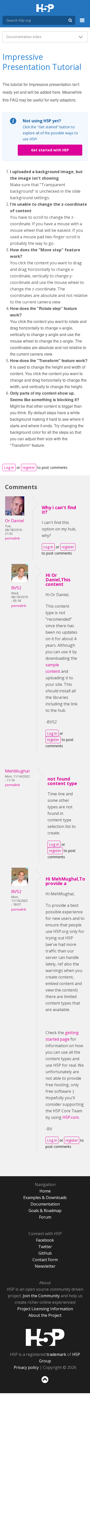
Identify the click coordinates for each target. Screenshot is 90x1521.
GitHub (45, 1253)
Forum (45, 1217)
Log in (9, 467)
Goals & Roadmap (45, 1210)
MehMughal (17, 771)
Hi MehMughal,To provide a (65, 881)
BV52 (16, 588)
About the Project (45, 1315)
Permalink (12, 538)
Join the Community (41, 1295)
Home (45, 1191)
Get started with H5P (50, 150)
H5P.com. (71, 1117)
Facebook (45, 1240)
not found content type (62, 781)
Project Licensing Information (45, 1309)
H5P (45, 1337)
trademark (56, 1354)
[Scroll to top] (45, 1383)
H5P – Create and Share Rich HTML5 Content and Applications (45, 8)
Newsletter (45, 1266)
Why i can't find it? (59, 509)
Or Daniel (14, 520)
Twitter (45, 1246)
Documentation (45, 1204)
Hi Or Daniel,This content (58, 579)
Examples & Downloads (45, 1197)
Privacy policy (26, 1367)
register (28, 467)
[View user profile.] (14, 514)
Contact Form (45, 1259)
